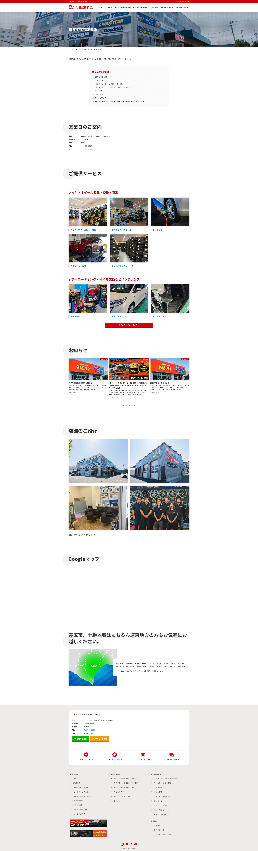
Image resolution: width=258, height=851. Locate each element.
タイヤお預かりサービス (122, 266)
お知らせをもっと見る (129, 405)
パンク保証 (77, 805)
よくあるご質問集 (80, 814)
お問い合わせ (159, 830)
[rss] (183, 1)
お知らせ (98, 90)
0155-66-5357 (89, 730)
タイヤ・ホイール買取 (81, 796)
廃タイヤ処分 (78, 801)
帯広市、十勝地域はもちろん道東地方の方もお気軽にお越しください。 (122, 101)
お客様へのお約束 (80, 809)
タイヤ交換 (157, 229)
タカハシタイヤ (120, 792)
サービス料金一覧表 (81, 787)
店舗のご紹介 (100, 94)
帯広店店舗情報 (160, 814)
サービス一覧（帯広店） (163, 783)
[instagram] (177, 1)
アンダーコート (159, 316)
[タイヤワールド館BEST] (81, 7)
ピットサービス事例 (81, 792)
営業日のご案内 (101, 77)
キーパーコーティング (162, 796)
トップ (75, 778)
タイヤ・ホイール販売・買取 (83, 229)
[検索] (188, 1)
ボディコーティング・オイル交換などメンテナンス (116, 87)
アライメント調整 (78, 266)
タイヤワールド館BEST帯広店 (125, 787)
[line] (180, 1)
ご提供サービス (101, 80)
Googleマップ (100, 98)
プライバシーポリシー (162, 834)
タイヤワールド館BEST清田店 (125, 778)
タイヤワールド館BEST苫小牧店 (126, 783)
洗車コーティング (119, 316)
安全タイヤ (118, 801)
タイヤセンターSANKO (122, 796)
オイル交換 (75, 316)
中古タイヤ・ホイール (121, 229)
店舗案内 (76, 783)
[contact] (185, 1)
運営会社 (157, 825)
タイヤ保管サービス (161, 810)
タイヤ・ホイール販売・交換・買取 (111, 84)
